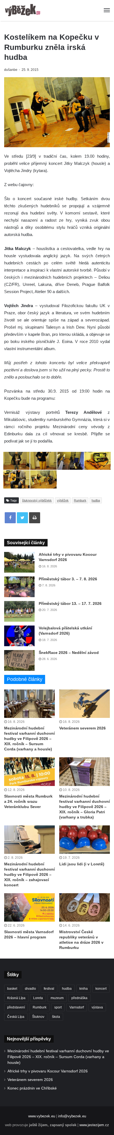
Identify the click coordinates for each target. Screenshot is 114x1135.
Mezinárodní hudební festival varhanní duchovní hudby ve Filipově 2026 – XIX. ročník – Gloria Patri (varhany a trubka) (84, 806)
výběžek (63, 500)
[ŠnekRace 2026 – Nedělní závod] (19, 660)
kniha (83, 989)
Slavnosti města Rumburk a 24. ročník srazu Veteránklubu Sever (28, 801)
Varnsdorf (76, 1007)
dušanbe (10, 70)
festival (49, 989)
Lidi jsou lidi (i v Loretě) (81, 864)
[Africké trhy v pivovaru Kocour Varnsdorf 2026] (19, 562)
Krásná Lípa (16, 998)
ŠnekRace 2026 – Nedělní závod (69, 652)
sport (58, 1007)
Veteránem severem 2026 (82, 728)
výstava (97, 1007)
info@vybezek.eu (72, 1116)
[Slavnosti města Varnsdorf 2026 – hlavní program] (29, 907)
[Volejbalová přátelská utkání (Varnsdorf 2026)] (19, 636)
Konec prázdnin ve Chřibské (32, 1088)
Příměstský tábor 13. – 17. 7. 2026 (70, 603)
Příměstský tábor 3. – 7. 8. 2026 (68, 579)
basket (12, 989)
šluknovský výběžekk (37, 500)
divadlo (30, 989)
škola (56, 1017)
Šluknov (38, 1017)
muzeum (57, 998)
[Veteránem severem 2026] (84, 703)
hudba (96, 500)
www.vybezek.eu (41, 1116)
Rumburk (80, 500)
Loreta (38, 998)
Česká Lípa (15, 1017)
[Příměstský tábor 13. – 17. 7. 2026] (19, 611)
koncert (101, 989)
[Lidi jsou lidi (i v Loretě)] (84, 839)
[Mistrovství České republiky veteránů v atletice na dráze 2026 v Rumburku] (84, 907)
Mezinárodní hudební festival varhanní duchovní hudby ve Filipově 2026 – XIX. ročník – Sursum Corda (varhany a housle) (29, 738)
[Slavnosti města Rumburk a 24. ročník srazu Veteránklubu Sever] (29, 771)
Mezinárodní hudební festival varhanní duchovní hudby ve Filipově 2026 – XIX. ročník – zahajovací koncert (29, 874)
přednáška (79, 998)
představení (16, 1007)
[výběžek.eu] (23, 10)
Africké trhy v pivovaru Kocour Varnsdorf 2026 (47, 1071)
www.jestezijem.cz (94, 1125)
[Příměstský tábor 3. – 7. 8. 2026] (19, 586)
